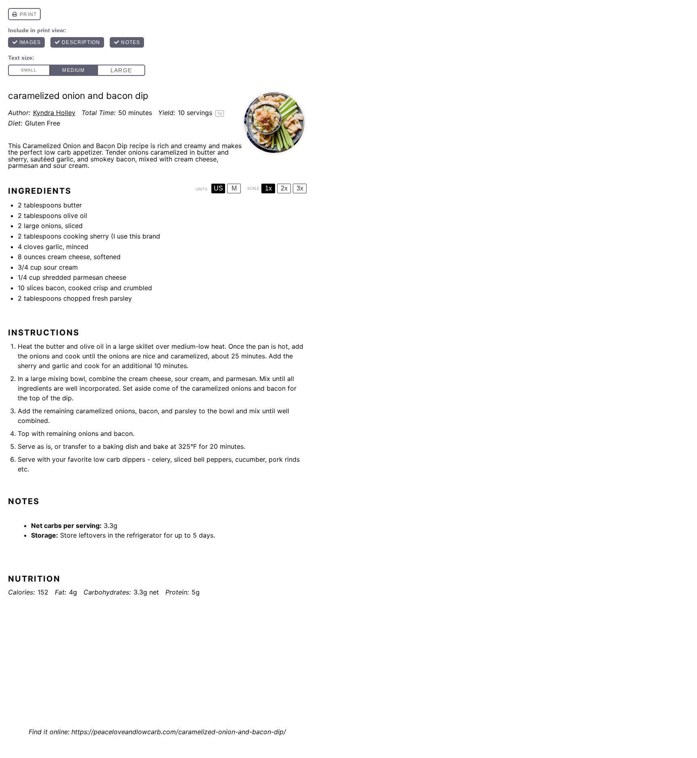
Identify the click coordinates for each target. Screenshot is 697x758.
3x (299, 188)
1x (268, 188)
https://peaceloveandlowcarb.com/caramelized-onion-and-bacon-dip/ (178, 732)
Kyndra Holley (54, 113)
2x (284, 188)
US (218, 188)
